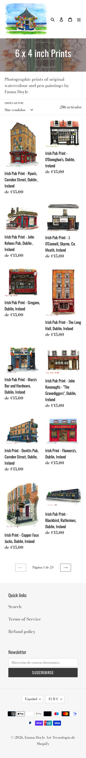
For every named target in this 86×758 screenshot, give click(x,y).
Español (31, 698)
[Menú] (79, 19)
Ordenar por (14, 103)
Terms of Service (24, 619)
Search (15, 606)
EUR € (53, 698)
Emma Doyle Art (38, 737)
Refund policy (21, 631)
